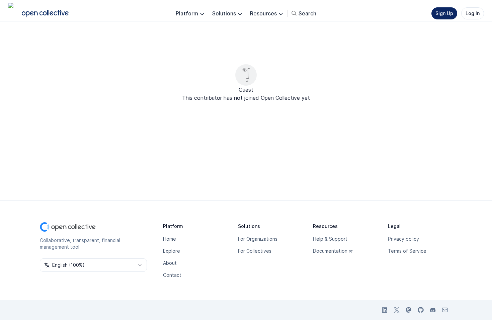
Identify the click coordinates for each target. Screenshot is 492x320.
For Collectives (254, 251)
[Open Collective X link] (396, 310)
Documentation (330, 251)
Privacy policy (403, 239)
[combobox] (93, 265)
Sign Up (444, 13)
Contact (172, 275)
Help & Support (330, 239)
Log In (473, 13)
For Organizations (257, 239)
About (170, 263)
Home (169, 239)
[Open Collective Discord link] (432, 310)
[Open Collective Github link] (420, 310)
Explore (171, 251)
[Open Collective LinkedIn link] (384, 310)
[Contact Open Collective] (444, 310)
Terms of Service (407, 251)
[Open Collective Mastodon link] (408, 310)
